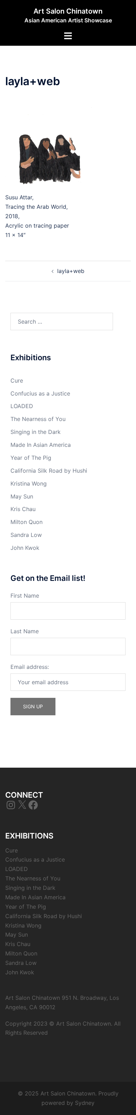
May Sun (21, 496)
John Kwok (24, 547)
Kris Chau (23, 508)
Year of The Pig (30, 457)
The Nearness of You (38, 418)
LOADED (21, 406)
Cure (16, 380)
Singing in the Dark (35, 431)
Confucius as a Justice (40, 393)
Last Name (24, 631)
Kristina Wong (28, 483)
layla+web (70, 270)
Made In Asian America (40, 444)
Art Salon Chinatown (68, 11)
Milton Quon (26, 521)
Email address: (29, 666)
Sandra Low (26, 534)
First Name (24, 595)
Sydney (85, 1102)
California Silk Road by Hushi (48, 470)
